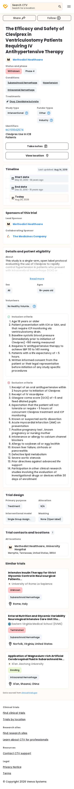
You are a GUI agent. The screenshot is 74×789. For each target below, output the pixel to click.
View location (35, 155)
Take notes (35, 146)
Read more (37, 278)
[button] (22, 83)
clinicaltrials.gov (29, 692)
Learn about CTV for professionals (25, 739)
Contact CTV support (17, 753)
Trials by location (14, 719)
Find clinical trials (14, 713)
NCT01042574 (15, 129)
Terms (7, 773)
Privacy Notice (12, 767)
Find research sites (15, 733)
